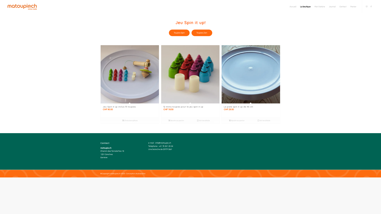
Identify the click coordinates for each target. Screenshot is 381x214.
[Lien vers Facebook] (371, 6)
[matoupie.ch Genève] (22, 6)
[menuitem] (293, 6)
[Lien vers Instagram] (366, 6)
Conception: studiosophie (135, 173)
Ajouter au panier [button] (177, 120)
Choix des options (131, 120)
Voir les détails (204, 120)
